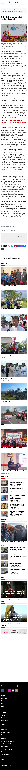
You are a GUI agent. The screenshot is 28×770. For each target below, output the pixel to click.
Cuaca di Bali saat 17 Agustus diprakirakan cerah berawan (14, 400)
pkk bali (12, 255)
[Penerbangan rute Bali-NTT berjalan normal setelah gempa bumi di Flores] (4, 513)
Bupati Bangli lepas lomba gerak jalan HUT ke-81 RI (14, 423)
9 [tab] (22, 623)
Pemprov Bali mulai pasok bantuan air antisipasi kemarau (12, 330)
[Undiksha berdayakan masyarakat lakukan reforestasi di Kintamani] (14, 299)
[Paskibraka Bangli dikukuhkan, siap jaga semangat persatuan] (14, 368)
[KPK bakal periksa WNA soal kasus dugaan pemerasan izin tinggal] (4, 571)
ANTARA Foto (5, 754)
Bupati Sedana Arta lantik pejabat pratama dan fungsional (11, 284)
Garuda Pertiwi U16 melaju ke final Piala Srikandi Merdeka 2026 (14, 593)
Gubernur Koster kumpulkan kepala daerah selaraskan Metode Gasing (12, 446)
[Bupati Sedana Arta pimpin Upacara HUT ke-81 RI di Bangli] (14, 345)
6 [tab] (15, 623)
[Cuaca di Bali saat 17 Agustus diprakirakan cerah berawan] (14, 391)
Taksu (3, 727)
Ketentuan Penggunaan (8, 741)
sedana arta (20, 255)
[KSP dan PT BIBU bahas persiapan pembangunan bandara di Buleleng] (4, 483)
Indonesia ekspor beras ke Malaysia (13, 672)
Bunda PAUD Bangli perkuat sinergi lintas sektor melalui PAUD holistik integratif (13, 470)
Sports (3, 724)
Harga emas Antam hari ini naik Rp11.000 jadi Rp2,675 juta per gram (16, 505)
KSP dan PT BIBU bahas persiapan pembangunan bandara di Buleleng (16, 482)
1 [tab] (9, 599)
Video (3, 601)
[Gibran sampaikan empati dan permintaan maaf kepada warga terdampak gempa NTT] (14, 532)
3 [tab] (14, 599)
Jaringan (3, 738)
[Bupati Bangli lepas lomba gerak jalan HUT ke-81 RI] (14, 415)
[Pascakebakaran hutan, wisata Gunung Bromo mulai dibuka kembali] (4, 557)
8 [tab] (19, 623)
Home (5, 10)
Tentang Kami (5, 746)
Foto (2, 577)
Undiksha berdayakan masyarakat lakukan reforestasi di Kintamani (11, 307)
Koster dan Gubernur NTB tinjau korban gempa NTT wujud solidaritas (16, 563)
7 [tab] (17, 623)
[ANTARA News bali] (15, 1)
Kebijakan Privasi (6, 744)
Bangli (6, 255)
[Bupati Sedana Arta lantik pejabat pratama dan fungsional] (14, 276)
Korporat (3, 757)
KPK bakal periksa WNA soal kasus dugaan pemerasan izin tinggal (17, 571)
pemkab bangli (15, 258)
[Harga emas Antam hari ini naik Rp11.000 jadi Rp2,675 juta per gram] (4, 506)
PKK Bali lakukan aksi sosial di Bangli (12, 11)
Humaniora (4, 715)
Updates (11, 10)
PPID (2, 759)
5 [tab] (18, 599)
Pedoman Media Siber (7, 749)
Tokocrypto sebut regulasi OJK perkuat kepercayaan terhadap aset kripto (12, 617)
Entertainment (5, 732)
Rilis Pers (3, 735)
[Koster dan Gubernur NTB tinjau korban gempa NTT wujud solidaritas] (4, 564)
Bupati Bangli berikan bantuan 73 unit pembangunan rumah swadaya (13, 122)
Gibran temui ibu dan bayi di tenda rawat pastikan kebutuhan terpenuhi (17, 549)
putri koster (6, 258)
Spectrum (4, 729)
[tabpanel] (14, 589)
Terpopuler (4, 476)
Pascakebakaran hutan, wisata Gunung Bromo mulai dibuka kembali (17, 556)
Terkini (3, 695)
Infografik (4, 625)
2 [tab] (12, 599)
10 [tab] (24, 623)
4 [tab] (16, 599)
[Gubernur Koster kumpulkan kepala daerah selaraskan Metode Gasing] (14, 438)
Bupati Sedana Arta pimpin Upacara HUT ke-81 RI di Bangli (13, 354)
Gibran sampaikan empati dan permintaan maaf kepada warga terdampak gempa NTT (14, 541)
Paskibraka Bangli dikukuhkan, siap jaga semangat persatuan (13, 377)
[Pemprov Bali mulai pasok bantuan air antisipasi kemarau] (14, 322)
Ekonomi (3, 712)
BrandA (3, 751)
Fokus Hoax (4, 720)
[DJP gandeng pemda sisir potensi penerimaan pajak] (4, 490)
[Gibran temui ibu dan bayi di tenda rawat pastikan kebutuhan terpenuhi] (4, 549)
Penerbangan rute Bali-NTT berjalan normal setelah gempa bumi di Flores (17, 513)
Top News (4, 519)
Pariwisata (4, 718)
